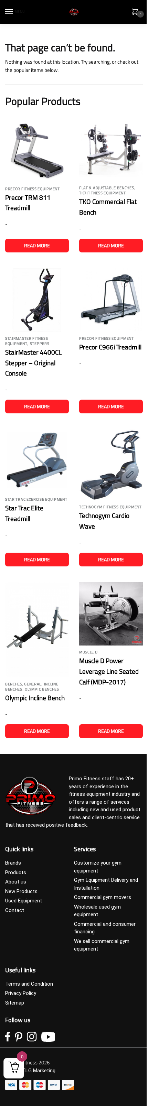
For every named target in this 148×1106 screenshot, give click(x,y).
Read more (37, 245)
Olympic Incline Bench (35, 698)
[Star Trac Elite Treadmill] (37, 461)
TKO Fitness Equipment (102, 193)
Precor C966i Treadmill (110, 347)
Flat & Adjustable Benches (106, 188)
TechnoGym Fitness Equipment (110, 507)
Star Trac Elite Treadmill (24, 513)
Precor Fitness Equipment (32, 189)
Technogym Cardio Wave (104, 520)
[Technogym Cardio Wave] (111, 464)
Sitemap (14, 1003)
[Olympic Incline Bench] (37, 630)
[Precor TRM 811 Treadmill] (37, 150)
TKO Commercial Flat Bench (108, 206)
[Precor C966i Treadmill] (111, 300)
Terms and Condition (29, 984)
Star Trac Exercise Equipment (36, 499)
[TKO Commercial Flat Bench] (111, 149)
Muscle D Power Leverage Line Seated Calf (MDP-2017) (109, 670)
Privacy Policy (20, 993)
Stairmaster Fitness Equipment (26, 341)
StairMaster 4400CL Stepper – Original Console (33, 362)
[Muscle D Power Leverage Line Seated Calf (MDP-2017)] (111, 614)
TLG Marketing (38, 1070)
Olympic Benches (42, 689)
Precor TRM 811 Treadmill (28, 202)
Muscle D (88, 652)
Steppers (40, 343)
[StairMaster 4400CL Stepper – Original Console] (37, 300)
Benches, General (23, 684)
